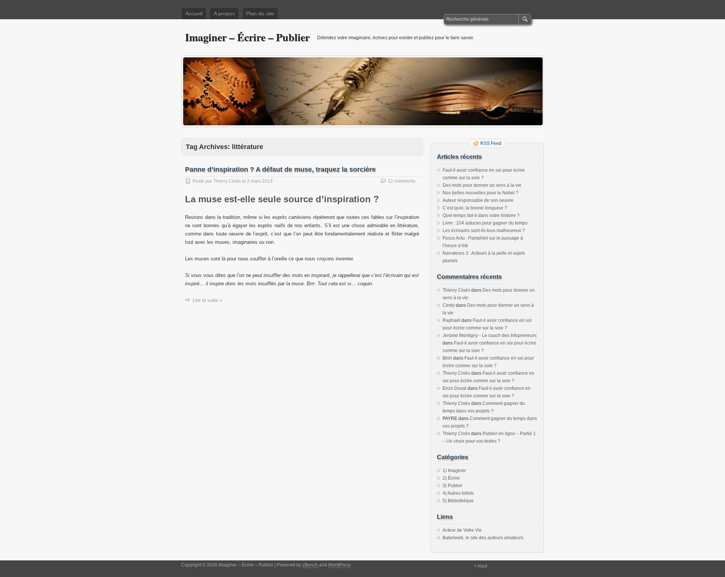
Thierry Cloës (227, 181)
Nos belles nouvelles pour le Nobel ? (480, 192)
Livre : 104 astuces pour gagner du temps (485, 223)
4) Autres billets (458, 493)
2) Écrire (451, 478)
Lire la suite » (207, 300)
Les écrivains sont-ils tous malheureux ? (484, 230)
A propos (224, 14)
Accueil (193, 14)
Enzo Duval (454, 388)
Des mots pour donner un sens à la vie (482, 185)
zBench (310, 565)
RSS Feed (490, 143)
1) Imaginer (454, 470)
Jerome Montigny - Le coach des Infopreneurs (490, 335)
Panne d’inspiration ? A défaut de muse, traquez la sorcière (280, 169)
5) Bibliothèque (458, 500)
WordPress (339, 565)
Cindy (449, 305)
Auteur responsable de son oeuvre (478, 200)
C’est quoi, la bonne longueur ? (475, 208)
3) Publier (453, 485)
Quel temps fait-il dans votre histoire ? (481, 215)
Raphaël (451, 320)
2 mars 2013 (260, 181)
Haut (482, 566)
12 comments (401, 181)
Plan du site (260, 14)
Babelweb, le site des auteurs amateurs (483, 537)
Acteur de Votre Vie (462, 530)
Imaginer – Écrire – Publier (247, 37)
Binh (447, 358)
